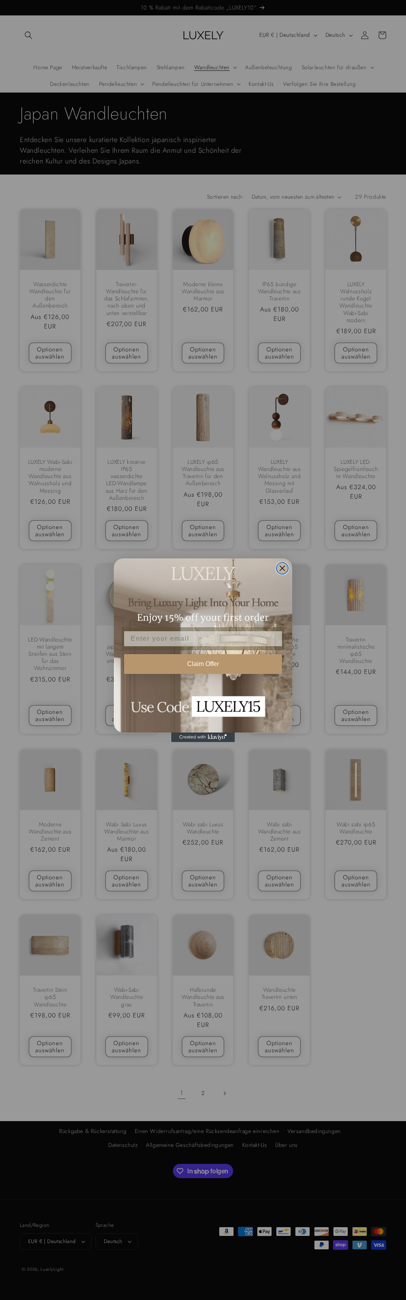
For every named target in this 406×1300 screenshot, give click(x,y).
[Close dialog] (282, 568)
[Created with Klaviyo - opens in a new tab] (203, 737)
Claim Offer (203, 663)
